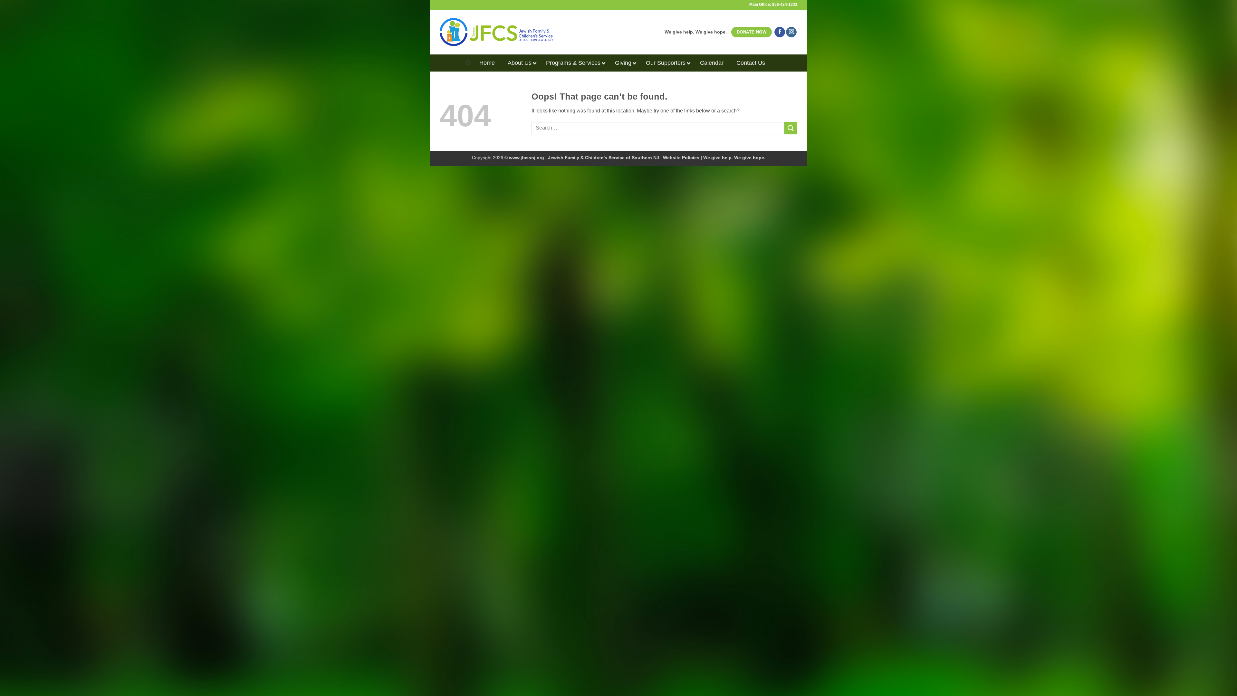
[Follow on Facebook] (779, 32)
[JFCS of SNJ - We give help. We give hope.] (496, 32)
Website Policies (681, 157)
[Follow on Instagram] (791, 32)
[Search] (467, 63)
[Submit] (790, 128)
